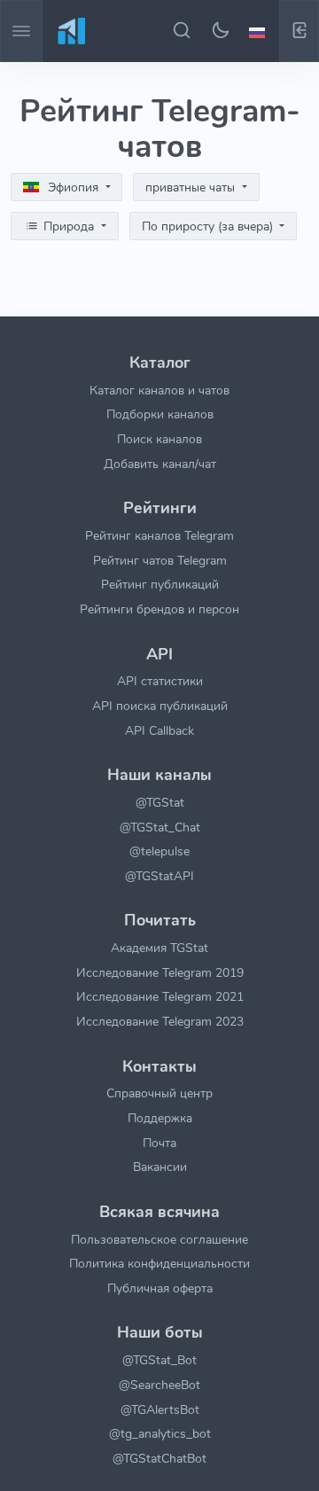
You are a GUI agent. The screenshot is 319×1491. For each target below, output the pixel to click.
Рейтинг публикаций (160, 584)
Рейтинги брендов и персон (159, 609)
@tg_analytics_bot (160, 1433)
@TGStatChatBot (159, 1458)
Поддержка (160, 1118)
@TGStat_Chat (160, 827)
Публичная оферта (160, 1288)
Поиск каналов (159, 439)
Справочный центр (159, 1093)
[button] (259, 31)
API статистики (160, 681)
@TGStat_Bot (159, 1360)
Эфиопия (73, 187)
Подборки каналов (160, 414)
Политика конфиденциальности (159, 1263)
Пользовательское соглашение (159, 1239)
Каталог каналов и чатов (159, 390)
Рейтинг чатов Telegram (160, 560)
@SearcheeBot (159, 1384)
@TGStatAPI (159, 876)
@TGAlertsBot (160, 1409)
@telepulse (159, 851)
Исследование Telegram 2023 (160, 1021)
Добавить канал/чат (160, 463)
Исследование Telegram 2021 (160, 996)
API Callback (159, 730)
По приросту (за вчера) (209, 226)
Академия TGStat (159, 947)
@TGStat (160, 802)
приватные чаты (191, 187)
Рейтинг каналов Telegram (159, 535)
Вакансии (160, 1166)
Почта (159, 1142)
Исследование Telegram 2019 (160, 972)
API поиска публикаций (160, 705)
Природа (68, 226)
